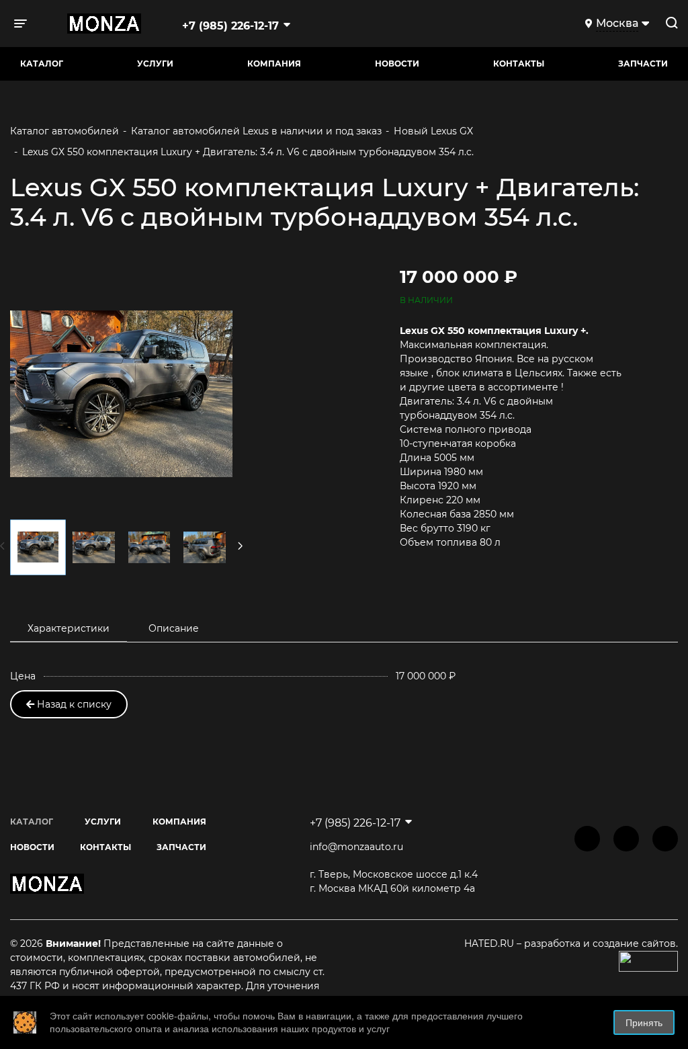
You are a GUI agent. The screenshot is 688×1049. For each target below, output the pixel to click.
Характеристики (69, 628)
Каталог (41, 63)
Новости (397, 63)
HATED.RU (490, 943)
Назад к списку (73, 704)
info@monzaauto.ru (356, 847)
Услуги (155, 63)
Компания (274, 63)
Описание (173, 628)
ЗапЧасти (643, 63)
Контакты (518, 63)
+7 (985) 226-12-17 (230, 25)
